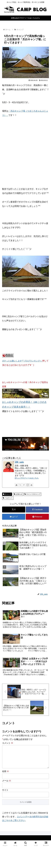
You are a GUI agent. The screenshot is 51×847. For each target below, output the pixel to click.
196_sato (19, 462)
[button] (46, 521)
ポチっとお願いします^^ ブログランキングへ (22, 361)
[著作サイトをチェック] (16, 485)
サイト (5, 790)
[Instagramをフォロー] (27, 485)
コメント (7, 743)
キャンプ (8, 494)
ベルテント (9, 498)
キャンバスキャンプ (33, 494)
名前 (5, 771)
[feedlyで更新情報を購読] (31, 485)
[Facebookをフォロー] (24, 485)
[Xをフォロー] (20, 485)
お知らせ (19, 494)
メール (6, 781)
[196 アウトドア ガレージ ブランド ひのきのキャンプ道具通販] (25, 397)
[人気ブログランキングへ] (8, 356)
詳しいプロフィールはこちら (27, 478)
